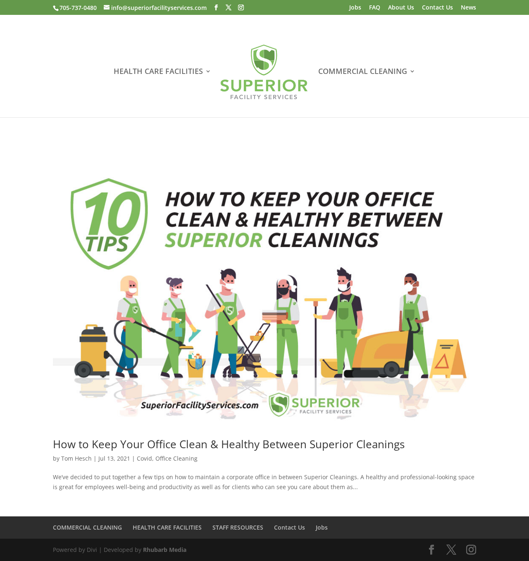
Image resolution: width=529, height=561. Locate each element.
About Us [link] (401, 8)
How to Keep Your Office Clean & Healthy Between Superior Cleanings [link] (229, 444)
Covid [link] (144, 458)
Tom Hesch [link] (76, 458)
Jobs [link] (355, 8)
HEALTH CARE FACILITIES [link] (158, 72)
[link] (263, 73)
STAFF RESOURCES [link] (237, 527)
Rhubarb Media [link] (164, 550)
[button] (216, 8)
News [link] (468, 8)
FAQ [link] (374, 8)
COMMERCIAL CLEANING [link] (362, 72)
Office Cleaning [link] (176, 458)
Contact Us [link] (437, 8)
